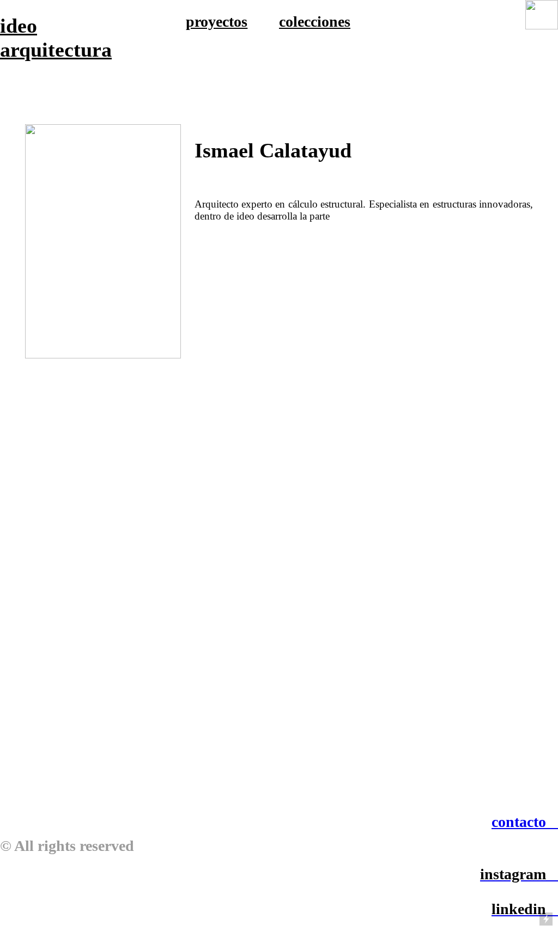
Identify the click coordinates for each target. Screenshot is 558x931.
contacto (519, 821)
